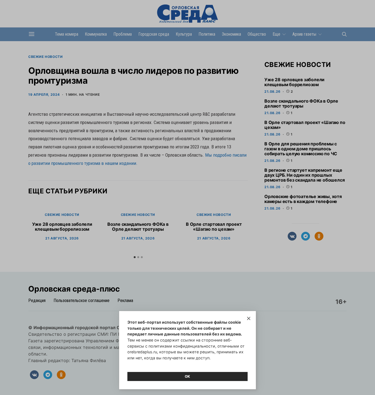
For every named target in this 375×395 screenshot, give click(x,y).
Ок (187, 376)
